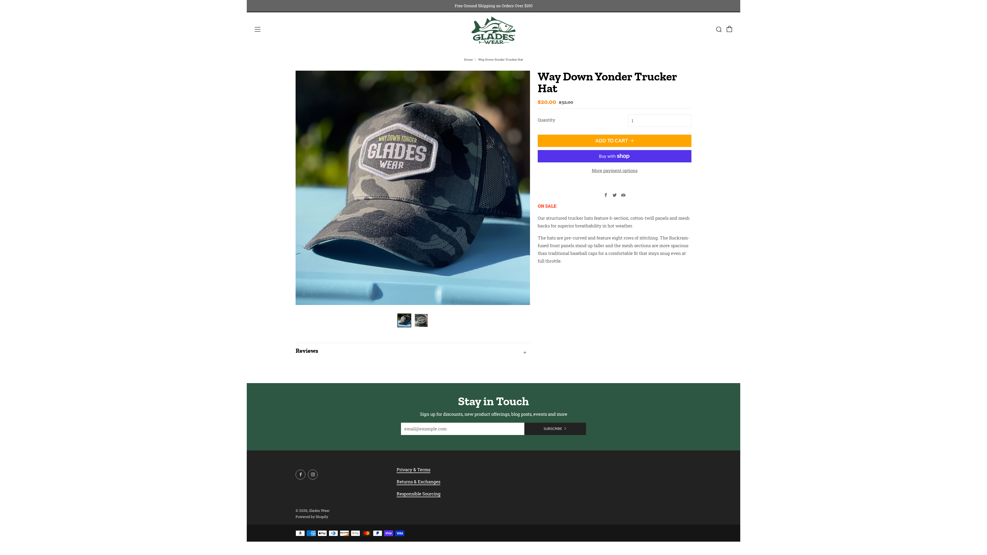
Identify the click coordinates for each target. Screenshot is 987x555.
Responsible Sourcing (419, 494)
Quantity (546, 120)
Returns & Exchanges (418, 482)
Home (468, 59)
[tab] (404, 320)
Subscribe (553, 429)
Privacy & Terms (413, 470)
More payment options (614, 170)
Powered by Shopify (312, 516)
